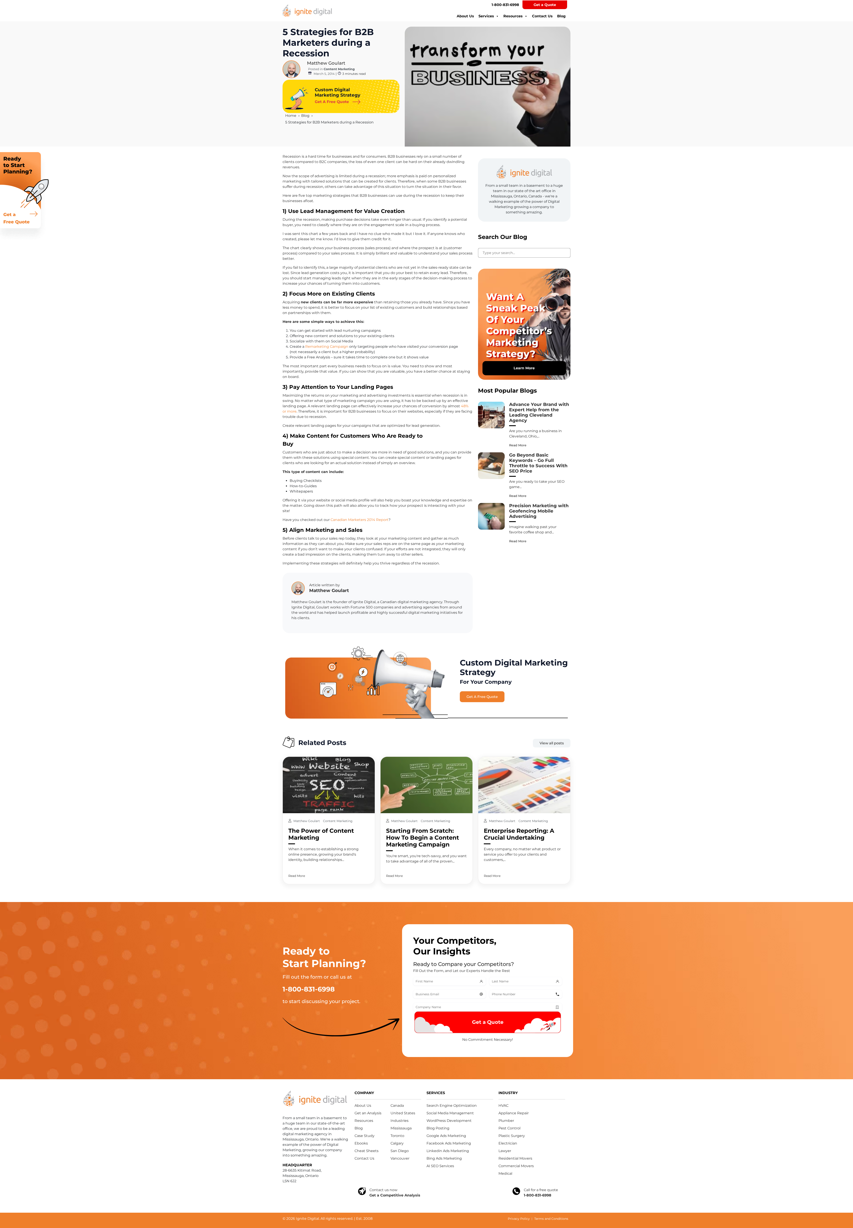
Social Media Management (450, 1113)
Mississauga (401, 1128)
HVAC (503, 1105)
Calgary (397, 1143)
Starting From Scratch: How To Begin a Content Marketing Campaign (422, 837)
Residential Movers (515, 1158)
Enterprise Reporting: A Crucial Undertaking (519, 834)
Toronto (397, 1136)
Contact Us (542, 16)
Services (486, 16)
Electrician (507, 1143)
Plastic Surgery (511, 1136)
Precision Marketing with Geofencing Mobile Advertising (539, 511)
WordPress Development (449, 1121)
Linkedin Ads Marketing (447, 1151)
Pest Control (509, 1128)
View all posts (552, 743)
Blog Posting (437, 1128)
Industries (400, 1121)
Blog (561, 16)
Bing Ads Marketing (444, 1158)
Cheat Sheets (367, 1151)
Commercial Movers (516, 1166)
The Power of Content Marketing (321, 834)
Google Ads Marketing (446, 1136)
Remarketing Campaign (326, 346)
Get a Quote (545, 5)
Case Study (365, 1136)
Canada (397, 1105)
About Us (465, 16)
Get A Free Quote (482, 697)
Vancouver (400, 1158)
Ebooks (361, 1143)
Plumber (506, 1121)
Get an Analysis (368, 1113)
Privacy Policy (519, 1219)
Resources (513, 16)
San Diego (400, 1151)
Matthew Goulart (326, 63)
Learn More (524, 368)
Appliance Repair (513, 1113)
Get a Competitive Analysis (394, 1195)
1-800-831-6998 (505, 5)
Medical (505, 1173)
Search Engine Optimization (451, 1105)
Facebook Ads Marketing (448, 1143)
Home (290, 115)
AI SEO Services (440, 1166)
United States (403, 1113)
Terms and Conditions (551, 1219)
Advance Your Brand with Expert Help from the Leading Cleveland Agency (539, 412)
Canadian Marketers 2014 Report (360, 520)
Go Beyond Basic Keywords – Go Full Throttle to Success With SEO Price (538, 463)
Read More (517, 445)
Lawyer (504, 1151)
